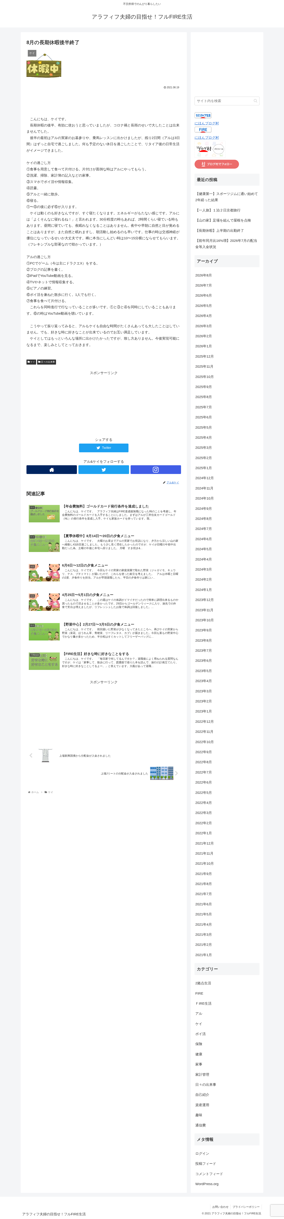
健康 (198, 1054)
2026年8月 (203, 275)
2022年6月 (203, 782)
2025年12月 (204, 356)
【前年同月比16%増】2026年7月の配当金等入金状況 (226, 244)
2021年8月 (203, 884)
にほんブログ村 (207, 123)
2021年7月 (203, 894)
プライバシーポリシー (246, 1206)
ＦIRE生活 (203, 1003)
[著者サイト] (51, 469)
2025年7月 (203, 407)
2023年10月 (204, 620)
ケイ (32, 362)
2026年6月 (203, 295)
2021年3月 (203, 935)
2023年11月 (204, 610)
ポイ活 (200, 1034)
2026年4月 (203, 316)
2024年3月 (203, 569)
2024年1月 (203, 590)
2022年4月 (203, 803)
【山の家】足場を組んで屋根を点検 (223, 220)
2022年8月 (203, 762)
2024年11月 (204, 488)
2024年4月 (203, 559)
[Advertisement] (103, 101)
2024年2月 (203, 579)
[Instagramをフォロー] (156, 469)
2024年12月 (204, 478)
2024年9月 (203, 509)
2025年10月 (204, 377)
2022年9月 (203, 752)
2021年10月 (204, 863)
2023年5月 (203, 671)
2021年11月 (204, 853)
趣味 (198, 1115)
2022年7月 (203, 772)
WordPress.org (207, 1184)
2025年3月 (203, 448)
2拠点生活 (203, 983)
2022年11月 (204, 732)
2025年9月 (203, 387)
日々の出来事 (47, 362)
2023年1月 (203, 711)
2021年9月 (203, 874)
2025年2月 (203, 458)
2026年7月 (203, 285)
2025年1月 (203, 468)
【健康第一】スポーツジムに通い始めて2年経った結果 (226, 197)
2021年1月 (203, 955)
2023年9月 (203, 630)
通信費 (200, 1125)
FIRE (199, 993)
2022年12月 (204, 722)
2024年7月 (203, 529)
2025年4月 (203, 438)
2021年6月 (203, 904)
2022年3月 (203, 813)
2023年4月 (203, 681)
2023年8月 (203, 640)
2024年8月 (203, 519)
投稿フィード (205, 1164)
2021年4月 (203, 924)
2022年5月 (203, 793)
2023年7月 (203, 650)
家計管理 (202, 1074)
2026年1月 (203, 346)
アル (198, 1014)
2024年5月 (203, 549)
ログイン (202, 1153)
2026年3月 (203, 326)
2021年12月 (204, 843)
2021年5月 (203, 914)
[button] (255, 101)
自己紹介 (202, 1095)
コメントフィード (209, 1174)
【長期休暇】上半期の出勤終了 (219, 231)
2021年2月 (203, 945)
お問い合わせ (220, 1206)
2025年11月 (204, 366)
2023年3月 (203, 691)
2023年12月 (204, 600)
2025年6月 (203, 417)
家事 (198, 1064)
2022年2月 (203, 823)
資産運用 (202, 1105)
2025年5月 (203, 427)
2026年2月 (203, 336)
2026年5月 (203, 306)
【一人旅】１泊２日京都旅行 (218, 210)
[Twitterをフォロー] (103, 469)
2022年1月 (203, 833)
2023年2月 (203, 701)
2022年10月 (204, 742)
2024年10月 (204, 498)
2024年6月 (203, 539)
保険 (198, 1044)
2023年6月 (203, 661)
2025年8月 (203, 397)
